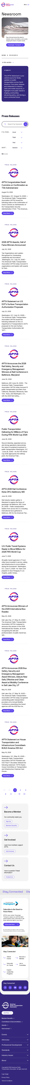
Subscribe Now (10, 924)
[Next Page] (19, 794)
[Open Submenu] (27, 1035)
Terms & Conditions (7, 1080)
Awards (4, 1025)
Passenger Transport (14, 45)
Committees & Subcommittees (11, 1022)
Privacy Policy (5, 1077)
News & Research (10, 55)
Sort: (4, 148)
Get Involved (10, 851)
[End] (24, 794)
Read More (6, 213)
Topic (14, 137)
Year (13, 142)
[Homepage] (7, 5)
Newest (14, 148)
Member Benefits (11, 825)
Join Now (6, 1013)
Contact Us (9, 877)
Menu (25, 4)
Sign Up (8, 821)
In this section (6, 62)
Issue (14, 132)
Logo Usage (5, 1074)
